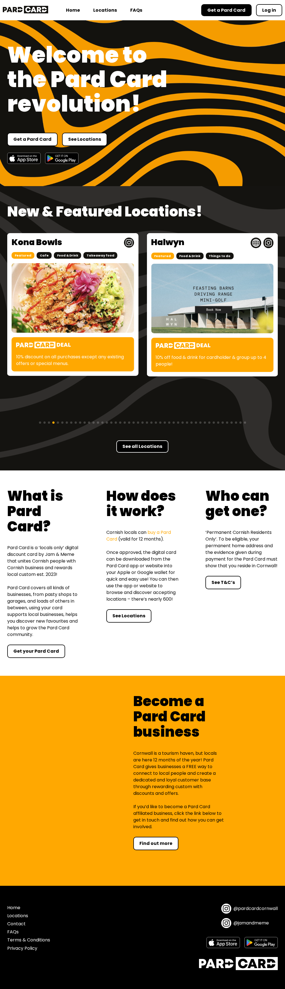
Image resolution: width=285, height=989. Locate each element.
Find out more (155, 843)
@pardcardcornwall (256, 908)
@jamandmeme (251, 923)
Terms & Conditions (28, 940)
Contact (16, 924)
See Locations (84, 139)
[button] (40, 422)
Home (73, 10)
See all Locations (142, 446)
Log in (269, 10)
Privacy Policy (22, 948)
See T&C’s (223, 582)
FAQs (136, 10)
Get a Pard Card (32, 139)
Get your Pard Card (36, 651)
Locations (105, 10)
